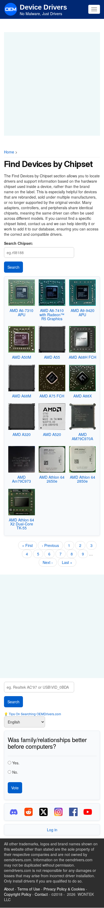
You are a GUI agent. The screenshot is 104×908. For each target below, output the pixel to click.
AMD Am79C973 (21, 479)
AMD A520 (52, 434)
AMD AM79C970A (82, 436)
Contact (41, 894)
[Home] (10, 8)
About (9, 889)
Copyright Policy (17, 894)
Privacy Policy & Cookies (64, 889)
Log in (52, 829)
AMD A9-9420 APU (82, 312)
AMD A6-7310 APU (21, 312)
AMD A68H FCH (82, 357)
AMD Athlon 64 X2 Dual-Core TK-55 (21, 524)
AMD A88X (82, 396)
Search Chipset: (18, 243)
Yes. (15, 762)
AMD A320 (22, 434)
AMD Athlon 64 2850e (82, 479)
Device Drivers (43, 7)
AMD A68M (21, 396)
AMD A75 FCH (51, 396)
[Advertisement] (52, 84)
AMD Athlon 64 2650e (52, 479)
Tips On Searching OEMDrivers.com (34, 714)
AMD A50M (21, 357)
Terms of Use (28, 889)
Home (9, 152)
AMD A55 (52, 357)
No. (15, 772)
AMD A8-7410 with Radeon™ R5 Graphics (51, 314)
